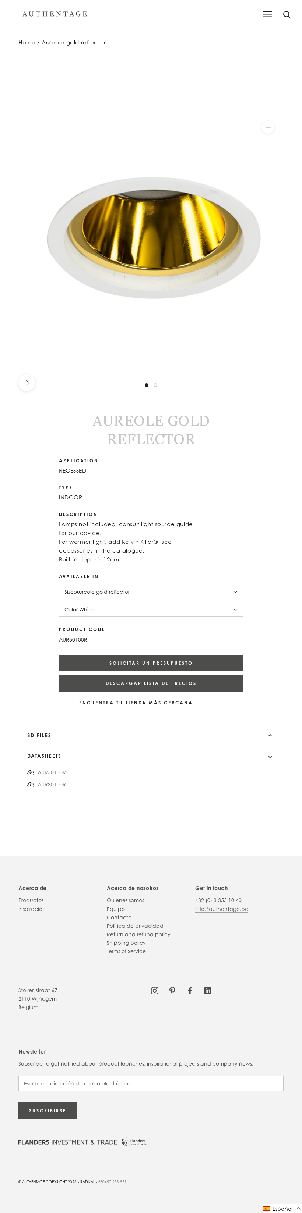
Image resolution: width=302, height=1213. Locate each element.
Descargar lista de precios (151, 683)
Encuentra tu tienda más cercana (136, 703)
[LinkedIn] (207, 990)
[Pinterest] (172, 990)
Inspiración (32, 909)
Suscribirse (47, 1110)
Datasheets (44, 756)
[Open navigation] (267, 14)
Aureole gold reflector (74, 42)
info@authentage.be (221, 909)
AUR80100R (52, 784)
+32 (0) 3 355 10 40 (218, 900)
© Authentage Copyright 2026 (47, 1182)
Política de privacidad (135, 926)
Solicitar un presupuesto (151, 663)
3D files (39, 735)
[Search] (287, 14)
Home (26, 42)
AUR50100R (52, 772)
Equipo (116, 909)
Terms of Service (126, 951)
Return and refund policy (139, 934)
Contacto (119, 917)
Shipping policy (126, 943)
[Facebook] (190, 990)
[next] (26, 382)
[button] (282, 1208)
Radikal (87, 1182)
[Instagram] (154, 990)
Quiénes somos (125, 900)
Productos (30, 900)
